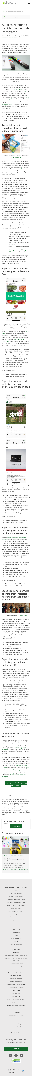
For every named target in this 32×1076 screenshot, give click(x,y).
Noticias (16, 941)
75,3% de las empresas (17, 89)
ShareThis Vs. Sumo (16, 1033)
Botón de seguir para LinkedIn (16, 917)
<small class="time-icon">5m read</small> (15, 862)
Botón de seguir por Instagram (16, 911)
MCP (16, 890)
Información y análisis (16, 981)
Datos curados (16, 990)
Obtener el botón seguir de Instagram (17, 784)
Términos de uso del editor (16, 963)
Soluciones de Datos (16, 975)
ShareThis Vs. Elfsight (16, 1024)
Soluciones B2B (16, 993)
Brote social (23, 615)
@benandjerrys (16, 157)
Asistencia (16, 923)
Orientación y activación (16, 978)
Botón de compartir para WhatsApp (16, 902)
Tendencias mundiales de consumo (16, 1005)
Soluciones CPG (16, 996)
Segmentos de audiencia (16, 987)
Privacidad (16, 952)
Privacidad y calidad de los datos (16, 999)
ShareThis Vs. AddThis (16, 1018)
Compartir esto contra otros (16, 1015)
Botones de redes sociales (16, 896)
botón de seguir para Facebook (16, 914)
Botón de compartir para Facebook (16, 899)
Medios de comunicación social (11, 38)
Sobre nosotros (16, 932)
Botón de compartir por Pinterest (16, 905)
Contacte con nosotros (16, 944)
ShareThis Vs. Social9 (16, 1030)
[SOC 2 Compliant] (22, 1071)
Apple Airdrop (16, 250)
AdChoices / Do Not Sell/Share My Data (16, 955)
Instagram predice (7, 105)
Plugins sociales (16, 920)
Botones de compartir (16, 893)
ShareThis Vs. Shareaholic (16, 1027)
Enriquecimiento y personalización (16, 984)
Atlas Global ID (16, 1002)
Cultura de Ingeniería (16, 938)
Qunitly (25, 91)
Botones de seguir (16, 908)
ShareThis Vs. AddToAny (16, 1021)
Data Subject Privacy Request (16, 966)
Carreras (16, 935)
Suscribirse (16, 826)
